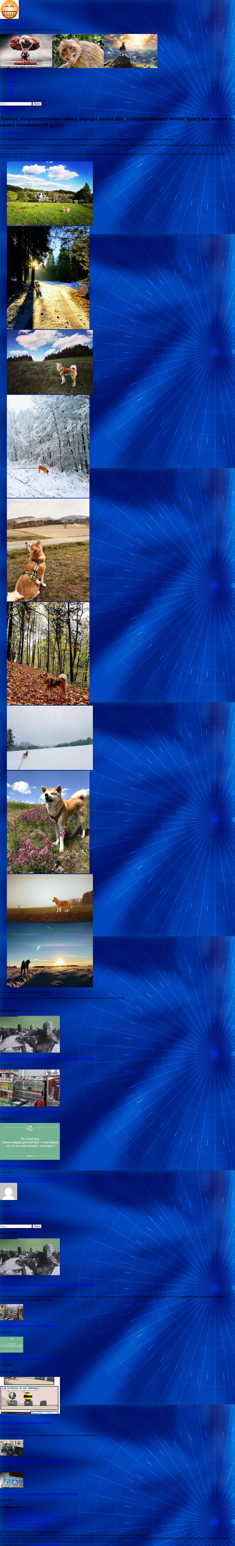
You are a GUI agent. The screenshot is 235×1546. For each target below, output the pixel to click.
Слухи (10, 88)
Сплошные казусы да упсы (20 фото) (27, 1112)
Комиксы (12, 82)
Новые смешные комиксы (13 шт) (25, 1422)
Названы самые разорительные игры (28, 1520)
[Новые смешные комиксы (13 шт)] (30, 1412)
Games (10, 97)
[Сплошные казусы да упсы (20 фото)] (30, 1105)
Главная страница (17, 73)
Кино (10, 79)
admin (21, 133)
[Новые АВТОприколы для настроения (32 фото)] (11, 1454)
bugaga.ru (5, 1003)
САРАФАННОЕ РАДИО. (15, 23)
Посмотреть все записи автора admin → (23, 1212)
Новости (12, 85)
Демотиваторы (15, 76)
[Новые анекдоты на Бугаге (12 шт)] (30, 1158)
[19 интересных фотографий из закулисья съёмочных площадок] (30, 1051)
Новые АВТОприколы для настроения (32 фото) (36, 1461)
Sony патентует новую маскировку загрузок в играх (37, 1516)
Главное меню (8, 107)
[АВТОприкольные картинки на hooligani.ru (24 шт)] (11, 1487)
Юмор (10, 91)
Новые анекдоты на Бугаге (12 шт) (26, 1165)
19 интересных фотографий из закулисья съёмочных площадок (47, 1058)
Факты (11, 94)
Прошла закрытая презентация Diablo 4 (30, 1513)
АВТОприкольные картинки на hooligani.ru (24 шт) (39, 1494)
